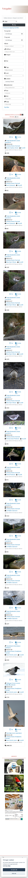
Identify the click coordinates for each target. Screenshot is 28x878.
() (10, 685)
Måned (6, 43)
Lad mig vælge (6, 865)
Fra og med (7, 31)
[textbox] (14, 46)
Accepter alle (14, 869)
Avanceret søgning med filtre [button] (11, 27)
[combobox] (14, 46)
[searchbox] (14, 70)
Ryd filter (6, 107)
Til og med (7, 37)
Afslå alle (14, 873)
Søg (14, 25)
